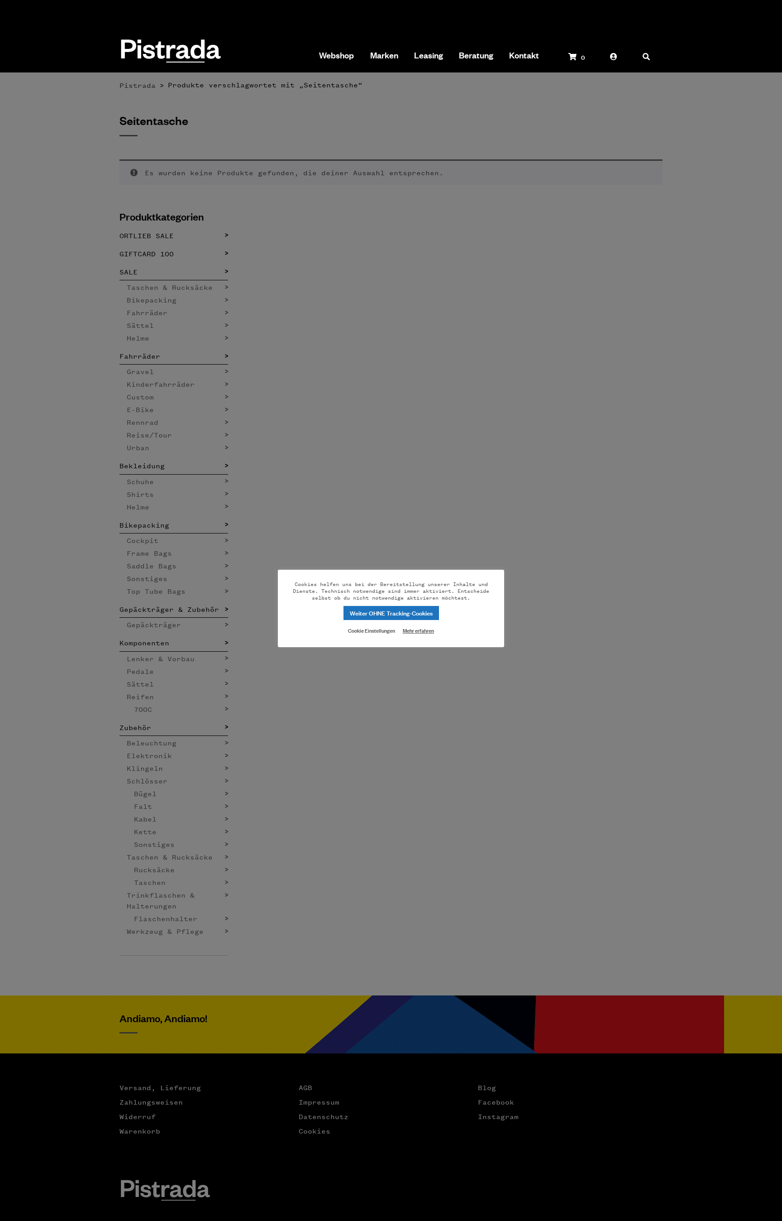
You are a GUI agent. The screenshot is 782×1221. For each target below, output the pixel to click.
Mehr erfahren (418, 630)
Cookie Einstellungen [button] (371, 630)
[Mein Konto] (613, 61)
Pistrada (169, 52)
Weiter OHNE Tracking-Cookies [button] (391, 612)
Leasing (428, 55)
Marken (384, 55)
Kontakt (524, 55)
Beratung (476, 55)
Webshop (336, 55)
